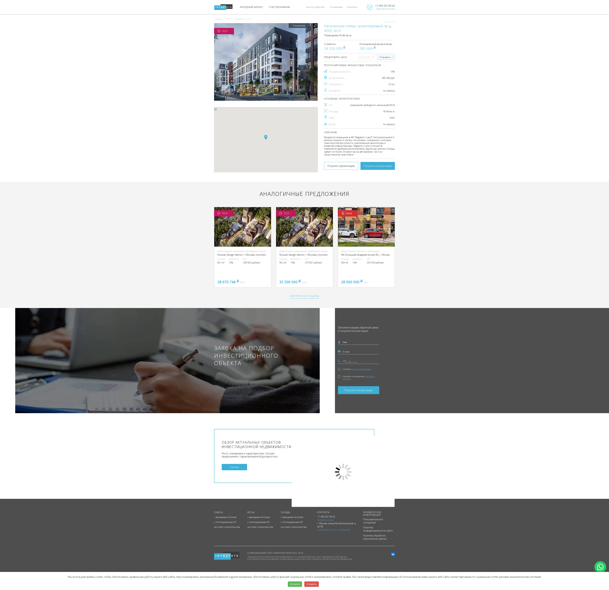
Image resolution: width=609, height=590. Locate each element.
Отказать (311, 584)
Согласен (357, 369)
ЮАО (392, 117)
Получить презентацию (341, 166)
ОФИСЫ (218, 512)
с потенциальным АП (225, 522)
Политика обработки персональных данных (375, 537)
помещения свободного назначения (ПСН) (372, 105)
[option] (266, 62)
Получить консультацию (377, 166)
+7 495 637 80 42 (385, 5)
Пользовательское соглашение (373, 521)
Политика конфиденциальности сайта (378, 529)
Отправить (385, 57)
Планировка (299, 25)
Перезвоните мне (385, 8)
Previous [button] (220, 227)
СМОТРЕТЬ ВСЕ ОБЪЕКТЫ (304, 296)
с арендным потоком (225, 517)
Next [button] (266, 227)
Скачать (234, 467)
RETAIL (251, 512)
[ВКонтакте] (393, 554)
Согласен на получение (359, 377)
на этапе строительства (227, 526)
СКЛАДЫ (285, 512)
